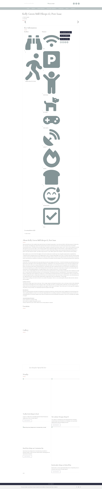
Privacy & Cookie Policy (49, 487)
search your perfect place (29, 3)
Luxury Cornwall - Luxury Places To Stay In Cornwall (30, 487)
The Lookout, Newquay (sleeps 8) (60, 417)
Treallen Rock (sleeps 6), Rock (31, 414)
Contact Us (55, 487)
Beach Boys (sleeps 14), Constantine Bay (33, 448)
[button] (65, 39)
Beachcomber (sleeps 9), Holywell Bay (61, 465)
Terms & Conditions (42, 487)
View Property (27, 420)
